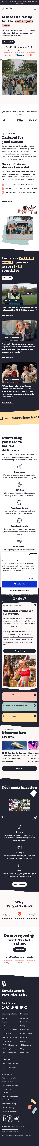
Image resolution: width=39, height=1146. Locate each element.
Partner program (26, 1033)
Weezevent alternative (10, 1096)
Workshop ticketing (9, 1104)
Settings (30, 578)
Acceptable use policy (9, 1037)
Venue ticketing (7, 1100)
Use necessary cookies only (19, 590)
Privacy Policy (19, 1135)
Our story (5, 1018)
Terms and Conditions (8, 1135)
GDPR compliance (8, 1049)
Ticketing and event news (9, 1069)
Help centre (24, 1030)
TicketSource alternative (6, 1090)
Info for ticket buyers (9, 1045)
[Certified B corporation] (4, 1118)
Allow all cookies (19, 584)
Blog (22, 1049)
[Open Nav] (35, 9)
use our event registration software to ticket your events (18, 637)
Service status (25, 1053)
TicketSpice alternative (10, 1086)
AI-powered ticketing (9, 1111)
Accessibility (24, 1037)
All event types (7, 1074)
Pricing (22, 1026)
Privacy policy (6, 1033)
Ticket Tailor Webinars (10, 1064)
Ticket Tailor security (9, 1053)
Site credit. (26, 1126)
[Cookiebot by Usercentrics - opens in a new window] (28, 554)
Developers (24, 1041)
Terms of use (6, 1026)
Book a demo (25, 1022)
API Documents (25, 1045)
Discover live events (9, 1078)
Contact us (24, 1018)
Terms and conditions (9, 1030)
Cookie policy (6, 1041)
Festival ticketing (8, 1108)
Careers (4, 1022)
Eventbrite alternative (9, 1082)
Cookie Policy (27, 1135)
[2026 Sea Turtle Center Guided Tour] (14, 745)
